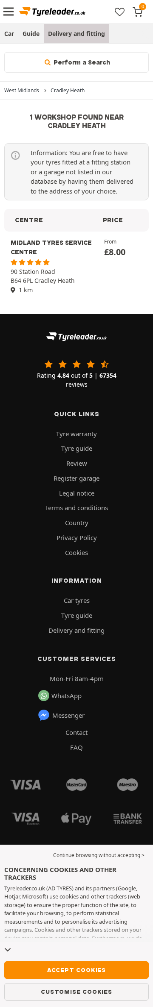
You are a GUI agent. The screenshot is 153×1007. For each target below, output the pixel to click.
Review (76, 463)
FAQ (76, 747)
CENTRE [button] (29, 220)
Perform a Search (81, 62)
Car (9, 33)
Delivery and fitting (76, 33)
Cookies (76, 552)
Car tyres (77, 600)
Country (76, 522)
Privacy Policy (77, 537)
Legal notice (76, 493)
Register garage (76, 478)
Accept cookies (76, 969)
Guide (31, 33)
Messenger (68, 715)
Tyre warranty (76, 433)
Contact (76, 732)
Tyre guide (76, 448)
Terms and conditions (76, 507)
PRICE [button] (113, 220)
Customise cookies (76, 991)
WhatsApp (66, 695)
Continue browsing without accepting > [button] (98, 855)
